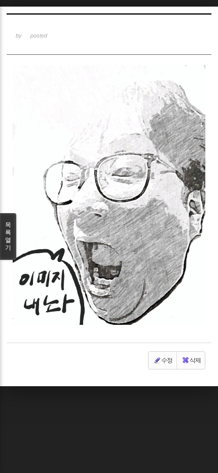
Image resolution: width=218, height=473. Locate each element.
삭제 (195, 360)
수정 (166, 360)
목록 (8, 236)
